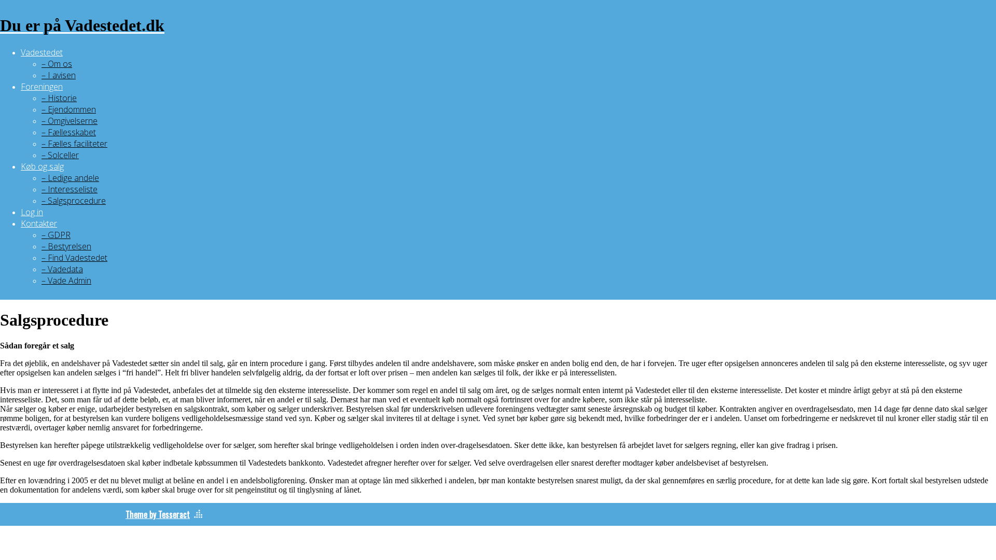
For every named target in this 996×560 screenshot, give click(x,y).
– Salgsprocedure (74, 200)
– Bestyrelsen (66, 246)
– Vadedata (62, 269)
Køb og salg (42, 166)
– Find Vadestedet (74, 257)
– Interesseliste (70, 189)
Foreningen (42, 86)
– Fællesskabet (69, 132)
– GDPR (56, 235)
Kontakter (39, 223)
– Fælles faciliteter (74, 143)
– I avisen (59, 75)
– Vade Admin (66, 280)
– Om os (57, 63)
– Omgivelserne (70, 121)
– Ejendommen (69, 109)
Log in (32, 212)
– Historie (59, 98)
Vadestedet (42, 52)
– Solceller (60, 155)
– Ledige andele (70, 178)
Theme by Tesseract (158, 514)
